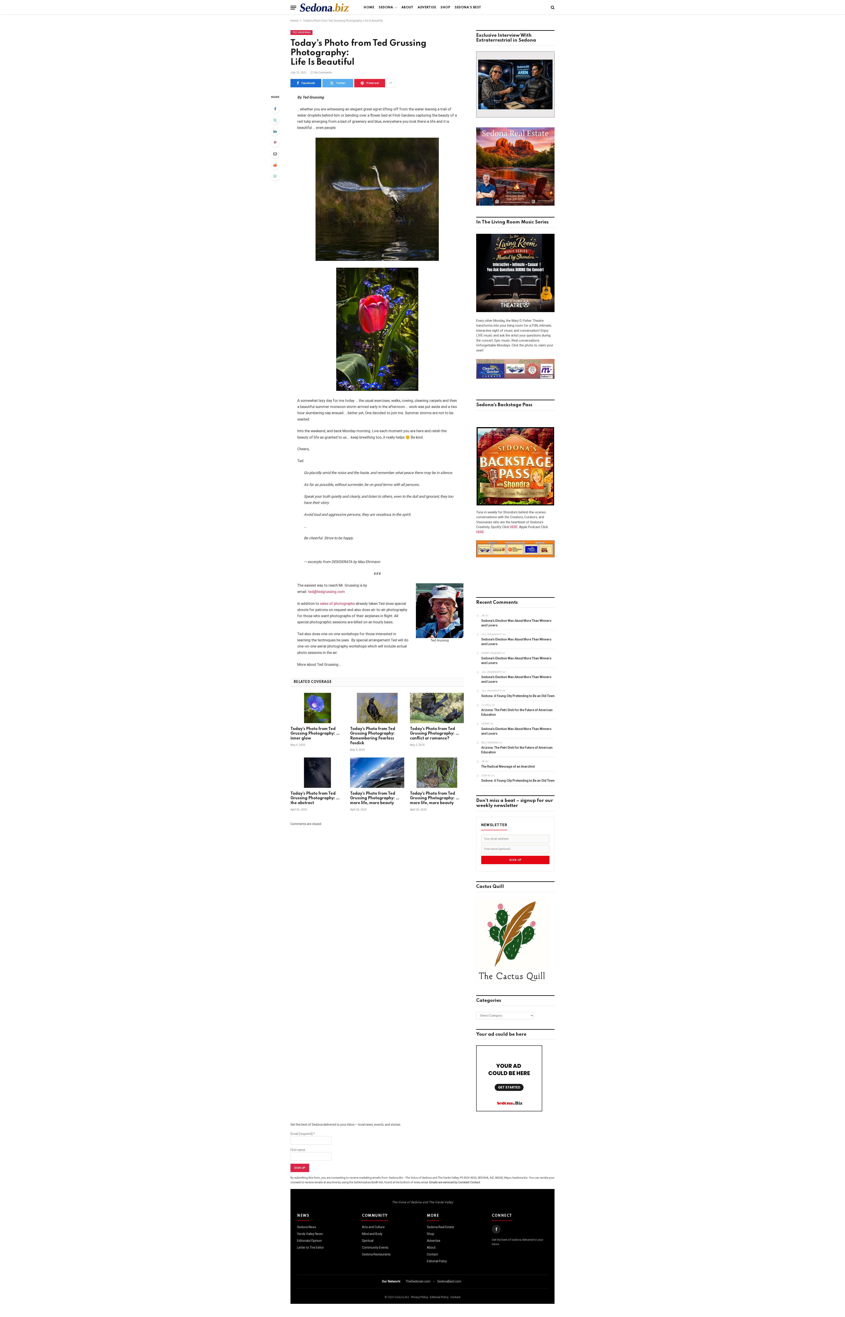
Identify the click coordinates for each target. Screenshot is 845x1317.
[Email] (275, 153)
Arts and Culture (373, 1227)
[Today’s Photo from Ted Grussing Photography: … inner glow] (317, 708)
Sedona (386, 7)
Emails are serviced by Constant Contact (454, 1182)
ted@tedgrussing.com (326, 592)
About (407, 7)
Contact (432, 1254)
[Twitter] (275, 120)
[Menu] (293, 8)
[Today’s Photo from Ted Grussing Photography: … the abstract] (317, 772)
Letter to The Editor (310, 1247)
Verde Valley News (310, 1234)
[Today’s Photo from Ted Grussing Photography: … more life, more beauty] (377, 772)
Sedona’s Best (468, 7)
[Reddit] (275, 165)
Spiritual (367, 1240)
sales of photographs (337, 604)
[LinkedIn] (275, 131)
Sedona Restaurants (376, 1254)
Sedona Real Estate (440, 1227)
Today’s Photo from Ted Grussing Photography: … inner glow (315, 734)
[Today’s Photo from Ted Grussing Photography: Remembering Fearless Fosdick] (377, 708)
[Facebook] (275, 108)
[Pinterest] (275, 142)
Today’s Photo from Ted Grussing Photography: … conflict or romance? (434, 734)
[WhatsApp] (275, 176)
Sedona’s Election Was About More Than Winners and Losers (516, 623)
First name (297, 1150)
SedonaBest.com (449, 1281)
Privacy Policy (419, 1297)
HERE (514, 527)
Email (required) (302, 1134)
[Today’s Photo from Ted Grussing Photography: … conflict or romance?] (437, 708)
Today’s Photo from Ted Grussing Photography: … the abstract (315, 798)
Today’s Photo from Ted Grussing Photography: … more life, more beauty (374, 798)
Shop (445, 7)
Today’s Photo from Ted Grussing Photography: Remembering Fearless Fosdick (372, 736)
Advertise (427, 7)
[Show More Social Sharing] (390, 83)
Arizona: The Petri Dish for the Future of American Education (517, 712)
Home (369, 7)
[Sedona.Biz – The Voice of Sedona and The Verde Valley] (324, 7)
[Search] (552, 8)
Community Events (375, 1247)
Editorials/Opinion (309, 1240)
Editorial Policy (437, 1261)
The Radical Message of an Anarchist (508, 766)
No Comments (323, 72)
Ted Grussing (301, 32)
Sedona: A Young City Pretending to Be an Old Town (518, 696)
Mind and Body (372, 1234)
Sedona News (306, 1227)
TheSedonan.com (418, 1281)
